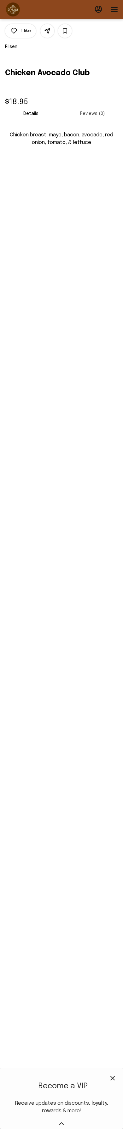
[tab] (31, 113)
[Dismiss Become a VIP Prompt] (112, 1078)
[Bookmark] (65, 31)
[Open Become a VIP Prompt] (61, 1123)
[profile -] (98, 9)
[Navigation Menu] (114, 9)
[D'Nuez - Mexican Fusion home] (33, 9)
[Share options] (47, 31)
